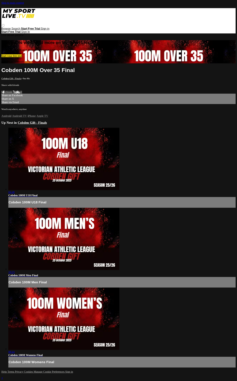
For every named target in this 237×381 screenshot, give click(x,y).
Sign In (25, 31)
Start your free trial (11, 55)
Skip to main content (12, 2)
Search (16, 28)
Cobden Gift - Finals (11, 78)
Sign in (45, 28)
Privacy (19, 371)
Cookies (29, 371)
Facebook (7, 92)
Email (19, 92)
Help (4, 371)
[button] (3, 25)
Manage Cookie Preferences (49, 371)
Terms (11, 371)
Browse (6, 28)
